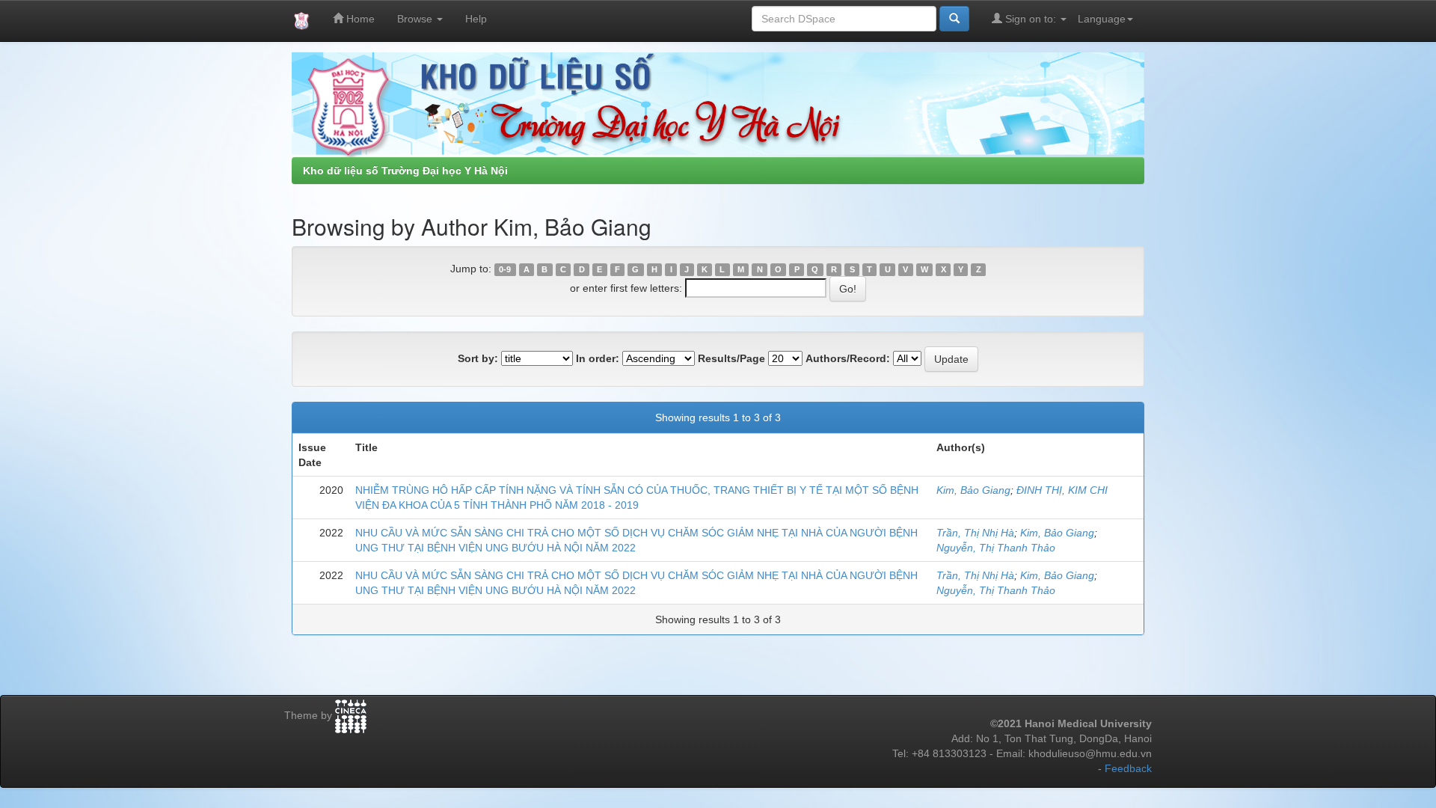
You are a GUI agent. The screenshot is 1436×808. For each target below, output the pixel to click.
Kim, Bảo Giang (973, 490)
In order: (597, 358)
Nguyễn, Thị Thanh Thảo (995, 548)
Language (1102, 19)
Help (476, 19)
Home (359, 19)
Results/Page (731, 358)
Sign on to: (1030, 19)
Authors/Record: (848, 358)
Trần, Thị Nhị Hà (975, 533)
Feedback (1128, 768)
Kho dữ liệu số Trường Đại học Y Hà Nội (405, 171)
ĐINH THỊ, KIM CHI (1062, 490)
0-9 (505, 269)
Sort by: (478, 358)
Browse (416, 19)
